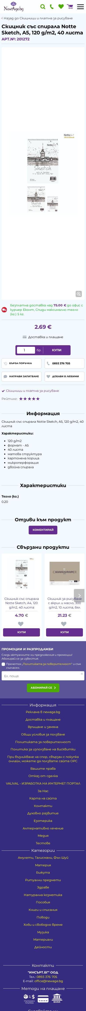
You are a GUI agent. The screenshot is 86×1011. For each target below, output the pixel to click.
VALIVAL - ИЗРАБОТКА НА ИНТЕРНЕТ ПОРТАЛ (43, 783)
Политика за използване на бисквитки (43, 749)
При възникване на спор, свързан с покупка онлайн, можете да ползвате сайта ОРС (43, 759)
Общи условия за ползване (43, 734)
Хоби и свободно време (43, 925)
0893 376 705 (47, 977)
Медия (43, 836)
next (79, 595)
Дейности (43, 947)
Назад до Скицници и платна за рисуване (38, 18)
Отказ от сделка (43, 776)
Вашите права (43, 769)
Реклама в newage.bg (43, 712)
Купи (57, 350)
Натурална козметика (43, 895)
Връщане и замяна (43, 727)
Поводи (43, 917)
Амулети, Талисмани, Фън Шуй (43, 858)
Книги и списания (43, 910)
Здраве (43, 887)
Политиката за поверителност (47, 664)
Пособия (43, 902)
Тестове (43, 843)
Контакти (43, 806)
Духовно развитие (43, 813)
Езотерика (43, 821)
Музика (43, 932)
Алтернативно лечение (43, 828)
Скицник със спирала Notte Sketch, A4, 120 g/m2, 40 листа (21, 603)
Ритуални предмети (43, 880)
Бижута (43, 872)
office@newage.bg (48, 981)
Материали (43, 940)
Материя (43, 865)
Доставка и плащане (43, 720)
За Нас (43, 791)
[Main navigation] (80, 7)
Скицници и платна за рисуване (32, 391)
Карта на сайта (43, 798)
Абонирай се (41, 687)
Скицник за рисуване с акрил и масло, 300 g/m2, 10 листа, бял (64, 603)
